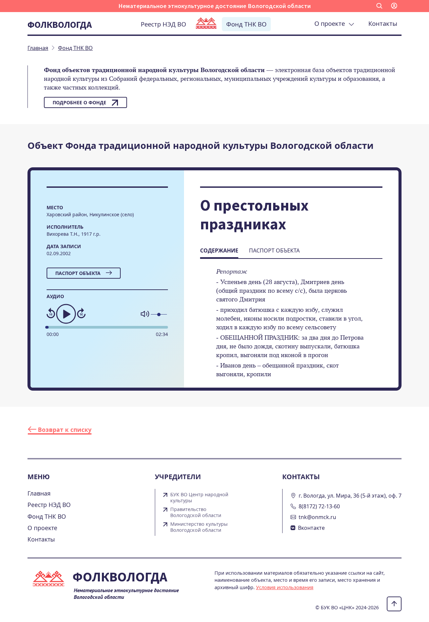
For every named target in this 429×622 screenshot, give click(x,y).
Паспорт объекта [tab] (274, 250)
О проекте (331, 23)
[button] (379, 6)
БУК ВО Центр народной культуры (199, 498)
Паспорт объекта (78, 273)
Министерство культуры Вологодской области (199, 527)
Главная (39, 493)
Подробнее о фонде (79, 102)
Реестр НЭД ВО (163, 24)
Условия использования (284, 587)
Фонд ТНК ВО (246, 24)
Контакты (382, 23)
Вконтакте (311, 527)
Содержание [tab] (219, 250)
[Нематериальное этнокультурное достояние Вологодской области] (206, 24)
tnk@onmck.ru (317, 517)
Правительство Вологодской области (195, 512)
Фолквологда (59, 24)
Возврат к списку (63, 430)
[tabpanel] (291, 327)
